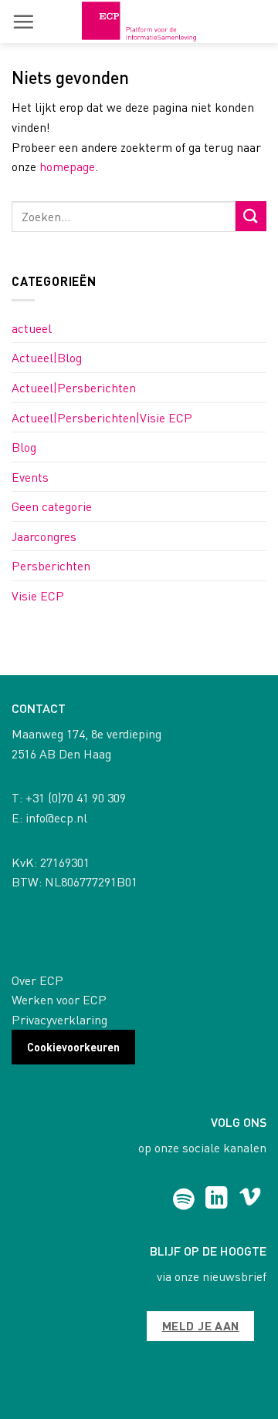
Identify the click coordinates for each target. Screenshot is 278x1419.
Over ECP (37, 980)
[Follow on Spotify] (183, 1199)
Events (30, 477)
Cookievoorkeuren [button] (73, 1047)
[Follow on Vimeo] (250, 1199)
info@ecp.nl (56, 817)
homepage (67, 166)
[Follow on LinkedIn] (216, 1199)
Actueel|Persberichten (74, 387)
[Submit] (251, 216)
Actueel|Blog (47, 357)
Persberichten (51, 565)
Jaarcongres (44, 536)
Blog (24, 447)
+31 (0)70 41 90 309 (75, 797)
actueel (32, 328)
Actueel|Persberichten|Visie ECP (102, 417)
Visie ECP (38, 595)
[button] (23, 21)
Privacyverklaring (59, 1019)
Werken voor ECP (59, 999)
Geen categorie (52, 506)
